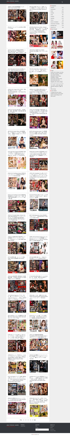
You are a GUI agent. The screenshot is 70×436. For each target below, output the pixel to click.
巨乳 (54, 86)
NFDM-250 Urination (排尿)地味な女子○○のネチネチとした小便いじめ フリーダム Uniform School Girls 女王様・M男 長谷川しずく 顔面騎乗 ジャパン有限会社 (38, 154)
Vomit (57, 14)
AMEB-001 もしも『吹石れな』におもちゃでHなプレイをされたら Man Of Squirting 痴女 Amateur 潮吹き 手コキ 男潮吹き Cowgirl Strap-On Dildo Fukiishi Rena (17, 357)
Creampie (60, 73)
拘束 (56, 86)
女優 (51, 86)
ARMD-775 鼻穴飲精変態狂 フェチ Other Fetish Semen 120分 (16, 7)
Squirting (57, 18)
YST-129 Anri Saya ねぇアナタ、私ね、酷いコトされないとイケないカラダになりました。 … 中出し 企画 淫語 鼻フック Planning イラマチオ (17, 297)
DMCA (51, 427)
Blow (53, 73)
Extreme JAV (57, 27)
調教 (60, 86)
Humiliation (53, 77)
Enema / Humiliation (57, 21)
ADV (55, 72)
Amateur (57, 72)
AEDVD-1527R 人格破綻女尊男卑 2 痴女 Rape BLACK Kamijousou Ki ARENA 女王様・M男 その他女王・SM (17, 51)
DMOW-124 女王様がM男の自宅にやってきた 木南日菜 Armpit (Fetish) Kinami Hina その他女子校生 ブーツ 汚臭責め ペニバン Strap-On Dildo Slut (39, 91)
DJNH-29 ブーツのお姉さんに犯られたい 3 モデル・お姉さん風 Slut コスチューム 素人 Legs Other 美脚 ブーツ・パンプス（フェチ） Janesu (16, 336)
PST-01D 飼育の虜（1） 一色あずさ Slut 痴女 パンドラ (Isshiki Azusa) (38, 258)
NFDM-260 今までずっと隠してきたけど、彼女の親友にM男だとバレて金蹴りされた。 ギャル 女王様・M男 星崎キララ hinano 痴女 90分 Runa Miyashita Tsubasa (39, 401)
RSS (36, 426)
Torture (57, 20)
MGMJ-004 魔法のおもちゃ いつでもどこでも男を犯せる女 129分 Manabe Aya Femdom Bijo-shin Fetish (17, 399)
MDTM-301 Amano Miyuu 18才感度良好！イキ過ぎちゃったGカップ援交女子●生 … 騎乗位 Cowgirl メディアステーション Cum (17, 133)
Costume (56, 73)
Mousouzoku (53, 78)
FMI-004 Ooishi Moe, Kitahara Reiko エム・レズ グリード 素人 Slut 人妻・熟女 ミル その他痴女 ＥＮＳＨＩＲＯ (39, 70)
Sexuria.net (23, 426)
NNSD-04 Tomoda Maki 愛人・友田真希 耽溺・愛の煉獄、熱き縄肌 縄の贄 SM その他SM (17, 111)
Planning (57, 78)
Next (35, 419)
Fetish (57, 11)
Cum (52, 74)
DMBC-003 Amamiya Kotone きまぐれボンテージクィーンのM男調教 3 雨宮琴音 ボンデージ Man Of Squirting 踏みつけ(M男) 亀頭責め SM (38, 238)
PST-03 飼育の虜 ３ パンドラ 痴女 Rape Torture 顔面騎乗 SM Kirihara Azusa (16, 258)
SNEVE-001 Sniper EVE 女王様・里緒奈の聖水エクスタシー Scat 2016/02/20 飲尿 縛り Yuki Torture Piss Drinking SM (17, 91)
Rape (61, 78)
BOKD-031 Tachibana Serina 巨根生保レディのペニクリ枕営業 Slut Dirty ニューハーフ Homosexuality (17, 174)
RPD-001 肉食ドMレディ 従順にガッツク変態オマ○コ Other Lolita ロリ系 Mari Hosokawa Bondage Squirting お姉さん (38, 8)
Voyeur (61, 81)
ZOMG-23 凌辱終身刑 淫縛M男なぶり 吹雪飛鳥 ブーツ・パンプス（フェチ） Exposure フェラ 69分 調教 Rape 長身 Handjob (17, 238)
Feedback (52, 426)
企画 (61, 85)
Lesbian (56, 77)
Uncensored (57, 9)
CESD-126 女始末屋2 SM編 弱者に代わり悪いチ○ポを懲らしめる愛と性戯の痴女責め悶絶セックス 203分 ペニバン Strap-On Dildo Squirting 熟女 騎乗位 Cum (38, 112)
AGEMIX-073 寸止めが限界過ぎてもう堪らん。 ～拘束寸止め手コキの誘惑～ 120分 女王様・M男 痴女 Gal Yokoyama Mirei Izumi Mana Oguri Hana (39, 379)
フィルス (53, 83)
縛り (58, 86)
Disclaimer (52, 429)
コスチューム (53, 82)
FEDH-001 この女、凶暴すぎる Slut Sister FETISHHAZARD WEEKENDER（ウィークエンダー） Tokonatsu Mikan (39, 297)
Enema (56, 76)
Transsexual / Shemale (57, 23)
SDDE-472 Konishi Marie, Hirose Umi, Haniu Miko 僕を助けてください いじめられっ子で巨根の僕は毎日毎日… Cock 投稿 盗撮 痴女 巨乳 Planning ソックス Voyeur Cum (17, 218)
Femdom (57, 7)
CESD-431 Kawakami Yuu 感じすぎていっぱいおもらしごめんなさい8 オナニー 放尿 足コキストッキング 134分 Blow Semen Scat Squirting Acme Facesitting (38, 176)
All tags (36, 427)
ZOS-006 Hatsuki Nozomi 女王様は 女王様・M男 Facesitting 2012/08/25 (16, 69)
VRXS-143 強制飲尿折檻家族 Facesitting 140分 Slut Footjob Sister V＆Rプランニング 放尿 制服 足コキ (38, 336)
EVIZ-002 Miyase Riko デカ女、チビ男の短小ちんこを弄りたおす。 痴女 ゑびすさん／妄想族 (39, 196)
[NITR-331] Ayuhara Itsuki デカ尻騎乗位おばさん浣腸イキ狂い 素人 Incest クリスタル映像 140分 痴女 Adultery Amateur (38, 133)
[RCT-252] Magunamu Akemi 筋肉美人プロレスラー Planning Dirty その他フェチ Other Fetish (38, 216)
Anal (61, 72)
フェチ (57, 83)
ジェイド (58, 82)
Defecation (53, 76)
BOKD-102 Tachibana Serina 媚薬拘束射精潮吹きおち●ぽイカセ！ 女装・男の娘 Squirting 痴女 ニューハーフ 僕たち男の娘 (17, 196)
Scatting (57, 12)
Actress (52, 72)
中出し (54, 85)
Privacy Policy (53, 430)
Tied (55, 81)
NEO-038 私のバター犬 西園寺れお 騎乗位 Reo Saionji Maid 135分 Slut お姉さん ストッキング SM (17, 317)
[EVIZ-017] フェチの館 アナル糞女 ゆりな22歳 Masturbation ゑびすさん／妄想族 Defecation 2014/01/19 (39, 317)
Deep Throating (56, 74)
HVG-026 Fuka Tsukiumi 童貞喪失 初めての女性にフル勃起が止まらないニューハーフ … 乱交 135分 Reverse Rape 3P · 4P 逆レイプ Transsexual (17, 153)
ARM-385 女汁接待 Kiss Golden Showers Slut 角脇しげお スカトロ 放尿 (38, 51)
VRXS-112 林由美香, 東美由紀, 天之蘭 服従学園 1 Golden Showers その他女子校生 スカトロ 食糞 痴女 (17, 277)
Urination (57, 16)
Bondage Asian (57, 25)
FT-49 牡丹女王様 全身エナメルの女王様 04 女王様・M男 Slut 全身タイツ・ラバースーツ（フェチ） (39, 277)
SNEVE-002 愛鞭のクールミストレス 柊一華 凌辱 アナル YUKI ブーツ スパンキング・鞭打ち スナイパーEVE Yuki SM (38, 356)
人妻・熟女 (58, 85)
